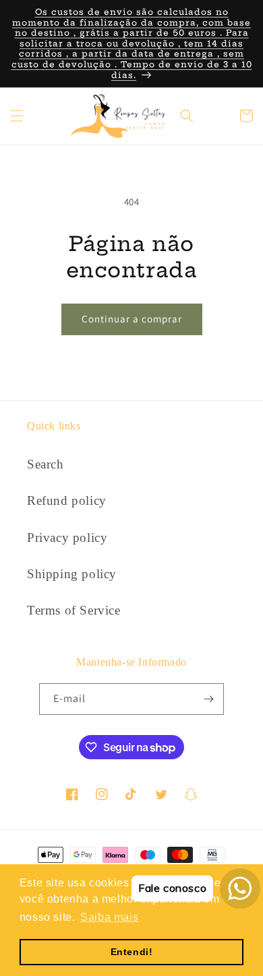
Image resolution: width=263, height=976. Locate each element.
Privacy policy (67, 537)
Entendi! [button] (132, 951)
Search (45, 464)
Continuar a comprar (132, 318)
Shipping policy (72, 574)
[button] (17, 116)
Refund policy (67, 500)
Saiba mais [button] (109, 917)
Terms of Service (74, 610)
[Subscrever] (208, 699)
